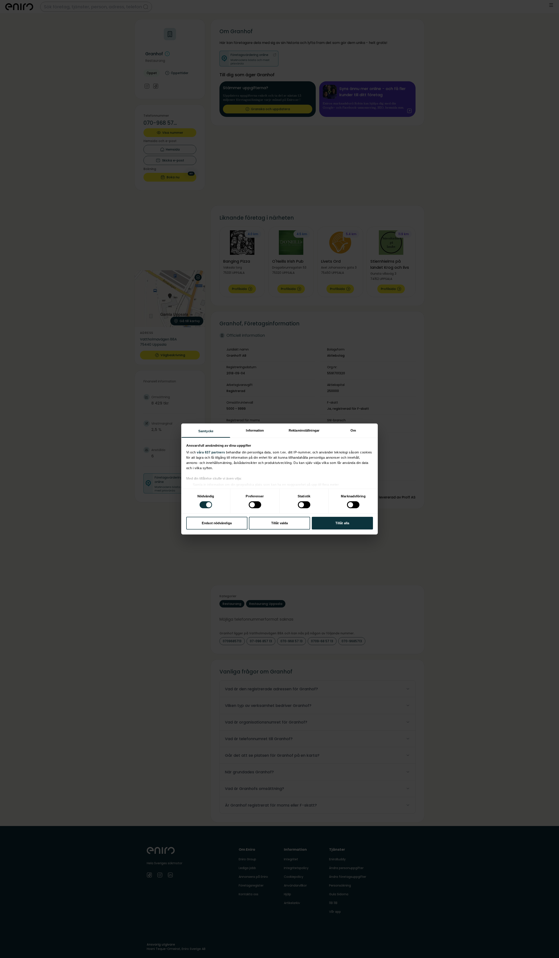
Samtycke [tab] (205, 431)
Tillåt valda (279, 523)
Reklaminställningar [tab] (304, 430)
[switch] (255, 504)
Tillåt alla (342, 523)
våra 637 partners (211, 452)
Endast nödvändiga (217, 523)
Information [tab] (255, 430)
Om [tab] (353, 430)
